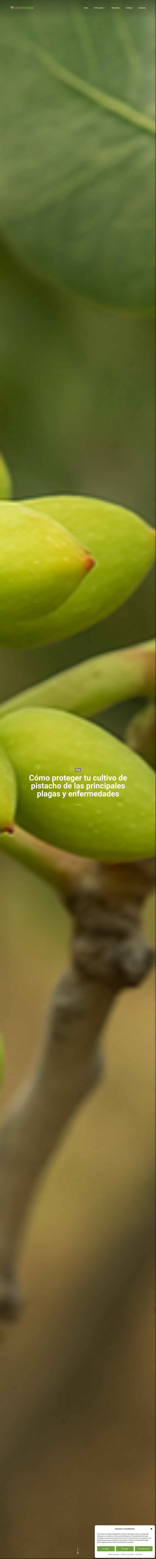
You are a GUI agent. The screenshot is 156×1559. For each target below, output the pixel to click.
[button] (151, 1529)
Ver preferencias (144, 1549)
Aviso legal (138, 1554)
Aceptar (106, 1549)
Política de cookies (113, 1554)
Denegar (125, 1549)
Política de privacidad (127, 1554)
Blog (78, 770)
